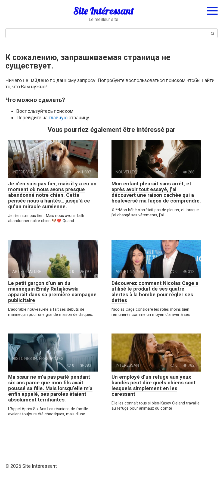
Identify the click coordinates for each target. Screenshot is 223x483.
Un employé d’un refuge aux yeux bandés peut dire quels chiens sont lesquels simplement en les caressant (154, 385)
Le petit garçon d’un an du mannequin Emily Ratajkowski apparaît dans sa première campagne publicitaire (52, 291)
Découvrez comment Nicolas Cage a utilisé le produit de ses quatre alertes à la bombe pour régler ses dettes (155, 291)
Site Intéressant (103, 11)
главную (58, 117)
